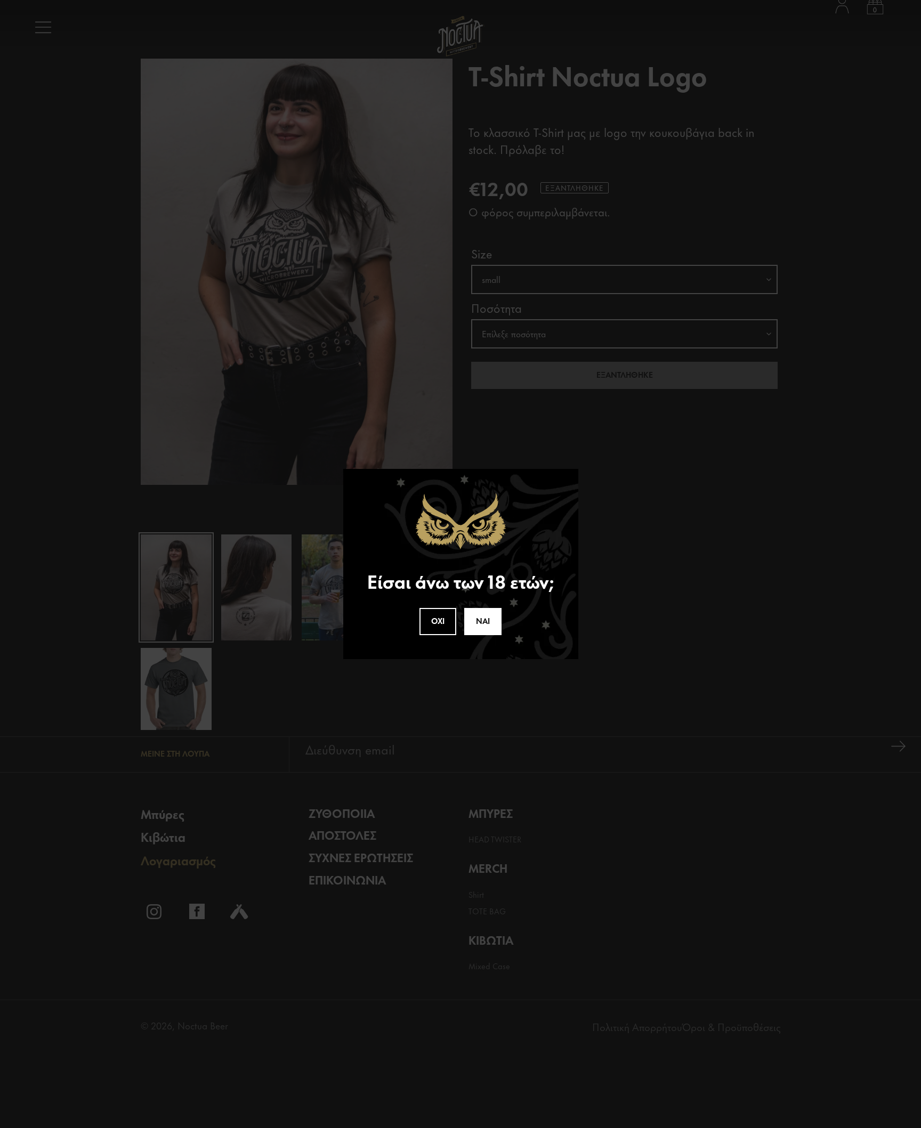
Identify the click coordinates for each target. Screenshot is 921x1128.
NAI (483, 620)
